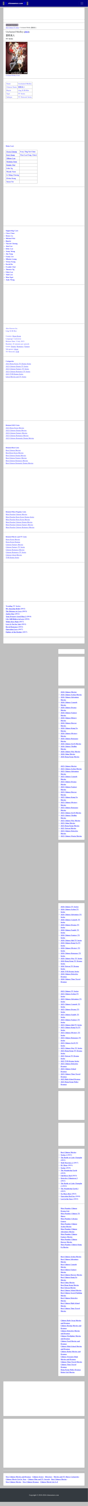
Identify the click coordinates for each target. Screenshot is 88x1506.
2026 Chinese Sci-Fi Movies (71, 744)
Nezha (63, 1168)
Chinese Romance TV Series (16, 552)
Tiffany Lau (10, 158)
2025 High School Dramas (70, 1079)
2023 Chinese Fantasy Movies (16, 433)
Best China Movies (68, 1282)
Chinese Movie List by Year (16, 1479)
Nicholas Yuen (11, 162)
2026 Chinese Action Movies (71, 695)
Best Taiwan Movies (68, 1288)
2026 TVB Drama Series (70, 971)
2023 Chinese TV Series (12, 27)
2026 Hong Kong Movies (70, 757)
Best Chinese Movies (13, 450)
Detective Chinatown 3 (69, 1178)
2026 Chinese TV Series (69, 907)
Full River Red (66, 1176)
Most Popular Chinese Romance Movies (20, 527)
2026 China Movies (68, 754)
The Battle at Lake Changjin (71, 1157)
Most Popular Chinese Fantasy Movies (19, 525)
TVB (17, 352)
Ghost (16, 349)
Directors (48, 1477)
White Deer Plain (12, 622)
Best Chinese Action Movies (71, 1257)
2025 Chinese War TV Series (71, 1048)
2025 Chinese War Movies (70, 821)
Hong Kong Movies (13, 539)
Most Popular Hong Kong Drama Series (20, 517)
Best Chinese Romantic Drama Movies (19, 463)
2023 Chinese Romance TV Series (18, 371)
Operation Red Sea (68, 1196)
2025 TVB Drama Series (70, 1061)
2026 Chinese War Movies (70, 752)
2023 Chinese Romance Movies (17, 436)
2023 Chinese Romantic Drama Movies (20, 438)
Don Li (8, 241)
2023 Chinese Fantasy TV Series (17, 369)
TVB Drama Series (12, 557)
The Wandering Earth (69, 1170)
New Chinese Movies (13, 1482)
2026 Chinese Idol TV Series (71, 940)
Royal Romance (12, 627)
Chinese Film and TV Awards (39, 1479)
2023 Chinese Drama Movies (16, 430)
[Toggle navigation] (82, 3)
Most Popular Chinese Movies (16, 514)
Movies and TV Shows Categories (66, 1477)
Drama (13, 346)
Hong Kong (16, 336)
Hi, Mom (64, 1165)
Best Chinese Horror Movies (71, 1275)
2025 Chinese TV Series (69, 991)
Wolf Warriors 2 (67, 1163)
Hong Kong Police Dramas (71, 1370)
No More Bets (66, 1194)
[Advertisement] (43, 13)
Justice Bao (10, 614)
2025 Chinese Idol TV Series (71, 1025)
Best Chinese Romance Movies (17, 461)
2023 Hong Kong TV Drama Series (18, 364)
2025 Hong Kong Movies (70, 826)
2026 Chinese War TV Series (71, 958)
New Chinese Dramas (31, 1482)
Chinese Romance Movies (15, 550)
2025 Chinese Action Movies (71, 769)
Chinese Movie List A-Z (49, 1482)
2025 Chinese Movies (68, 766)
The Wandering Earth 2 (69, 1189)
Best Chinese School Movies (71, 1290)
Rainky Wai (10, 165)
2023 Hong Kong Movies (15, 428)
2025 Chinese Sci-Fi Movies (71, 813)
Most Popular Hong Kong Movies (18, 519)
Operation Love (12, 629)
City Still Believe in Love (15, 619)
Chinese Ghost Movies (14, 555)
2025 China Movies (68, 823)
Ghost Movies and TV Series (16, 377)
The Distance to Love (14, 611)
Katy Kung (10, 155)
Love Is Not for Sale (13, 624)
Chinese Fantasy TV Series (15, 547)
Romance (20, 346)
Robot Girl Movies (68, 1372)
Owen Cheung (11, 152)
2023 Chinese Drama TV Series (17, 366)
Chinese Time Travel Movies (71, 1362)
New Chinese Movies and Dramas (18, 1477)
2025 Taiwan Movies (68, 828)
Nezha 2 (64, 1155)
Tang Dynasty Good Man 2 (16, 616)
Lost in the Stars (67, 1199)
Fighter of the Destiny (14, 632)
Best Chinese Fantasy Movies (16, 458)
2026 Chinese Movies (68, 692)
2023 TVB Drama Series (14, 374)
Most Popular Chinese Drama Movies (19, 522)
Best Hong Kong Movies (14, 453)
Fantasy (27, 346)
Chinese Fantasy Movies (14, 545)
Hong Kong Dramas (13, 542)
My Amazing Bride (13, 609)
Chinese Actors (38, 1477)
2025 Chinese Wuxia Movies (71, 836)
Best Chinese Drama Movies (16, 455)
